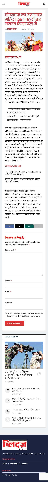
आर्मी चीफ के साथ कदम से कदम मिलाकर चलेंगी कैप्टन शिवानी (23, 173)
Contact (24, 464)
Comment (10, 250)
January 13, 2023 (27, 29)
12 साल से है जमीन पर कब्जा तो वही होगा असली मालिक (26, 400)
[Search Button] (44, 4)
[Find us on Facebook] (2, 475)
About (4, 464)
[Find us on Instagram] (13, 475)
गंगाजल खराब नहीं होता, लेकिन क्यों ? (26, 410)
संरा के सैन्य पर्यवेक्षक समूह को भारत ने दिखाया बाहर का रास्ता (19, 375)
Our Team (14, 464)
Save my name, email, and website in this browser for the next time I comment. (25, 314)
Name (8, 280)
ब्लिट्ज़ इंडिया (11, 29)
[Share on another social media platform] (38, 226)
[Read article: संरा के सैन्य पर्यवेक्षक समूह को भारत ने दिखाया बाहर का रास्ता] (24, 355)
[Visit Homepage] (24, 4)
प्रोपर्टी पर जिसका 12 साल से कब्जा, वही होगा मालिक (26, 389)
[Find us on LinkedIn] (16, 475)
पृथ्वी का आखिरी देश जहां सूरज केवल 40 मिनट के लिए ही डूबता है (26, 419)
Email (8, 291)
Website (8, 302)
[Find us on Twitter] (6, 475)
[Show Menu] (3, 4)
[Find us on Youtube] (9, 475)
